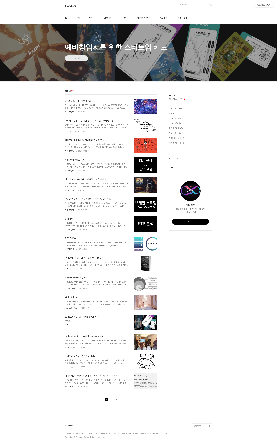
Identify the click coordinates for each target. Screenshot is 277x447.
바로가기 (76, 58)
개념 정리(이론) (70, 112)
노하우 (124, 17)
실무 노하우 (69, 131)
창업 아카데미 (176, 128)
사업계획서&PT (143, 17)
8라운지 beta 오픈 (177, 99)
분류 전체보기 (176, 108)
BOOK (92, 17)
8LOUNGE (70, 5)
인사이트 (108, 17)
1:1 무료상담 (182, 17)
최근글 (171, 158)
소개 (78, 17)
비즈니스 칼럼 (69, 190)
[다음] (116, 400)
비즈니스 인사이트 (71, 308)
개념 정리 (163, 17)
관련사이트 (198, 426)
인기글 (179, 158)
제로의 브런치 (70, 426)
